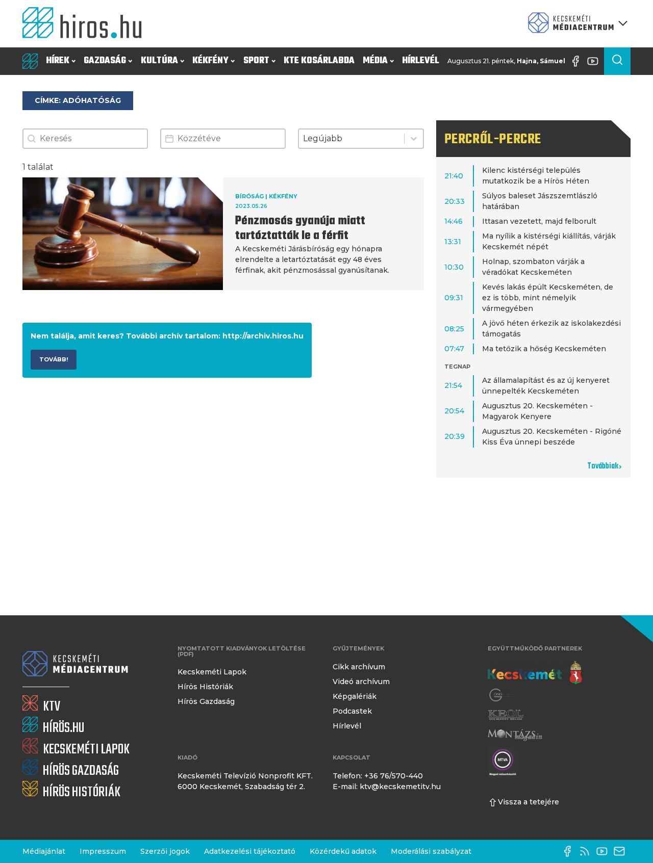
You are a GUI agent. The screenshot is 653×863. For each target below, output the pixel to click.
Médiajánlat (43, 851)
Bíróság (249, 196)
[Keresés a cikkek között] (617, 61)
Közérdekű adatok (343, 851)
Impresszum (103, 851)
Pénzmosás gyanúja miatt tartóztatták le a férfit (300, 228)
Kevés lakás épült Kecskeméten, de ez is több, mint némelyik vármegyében (547, 297)
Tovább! (53, 359)
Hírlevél (420, 61)
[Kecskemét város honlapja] (535, 673)
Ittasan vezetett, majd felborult (539, 221)
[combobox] (351, 138)
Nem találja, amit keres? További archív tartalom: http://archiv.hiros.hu (167, 336)
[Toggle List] (414, 138)
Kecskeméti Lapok (212, 671)
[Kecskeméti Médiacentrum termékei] (575, 23)
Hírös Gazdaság (206, 701)
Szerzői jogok (165, 851)
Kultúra (159, 61)
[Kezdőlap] (86, 23)
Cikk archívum (359, 666)
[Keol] (505, 715)
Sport (256, 61)
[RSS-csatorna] (587, 851)
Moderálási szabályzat (431, 851)
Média (375, 61)
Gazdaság (105, 61)
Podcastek (352, 711)
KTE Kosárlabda (319, 61)
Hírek (57, 61)
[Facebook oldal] (578, 61)
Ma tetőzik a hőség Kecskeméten (544, 348)
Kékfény (210, 61)
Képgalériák (354, 696)
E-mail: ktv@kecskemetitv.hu (387, 786)
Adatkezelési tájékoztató (249, 851)
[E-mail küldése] (622, 851)
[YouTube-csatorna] (595, 61)
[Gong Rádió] (502, 695)
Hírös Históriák (205, 686)
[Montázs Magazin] (515, 735)
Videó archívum (361, 681)
